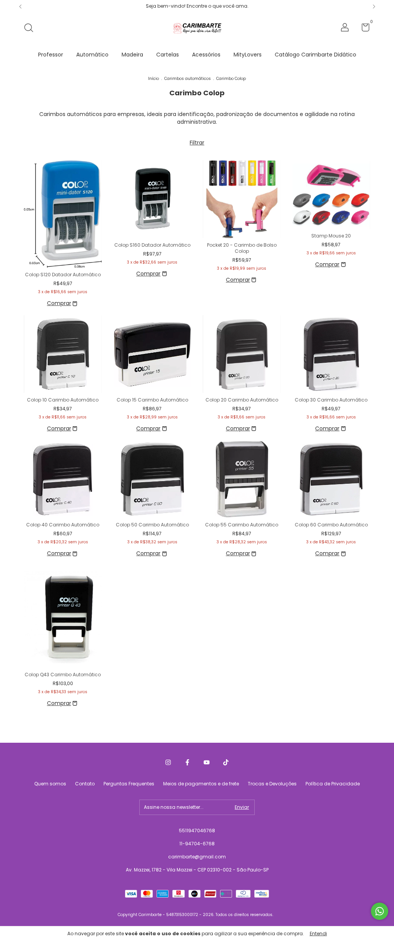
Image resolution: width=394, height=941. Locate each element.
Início (153, 78)
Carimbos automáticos (187, 78)
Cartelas (167, 54)
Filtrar (197, 142)
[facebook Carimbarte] (187, 762)
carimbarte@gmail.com (197, 856)
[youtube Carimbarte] (207, 762)
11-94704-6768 (197, 843)
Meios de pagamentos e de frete (201, 783)
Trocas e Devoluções (272, 783)
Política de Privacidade (333, 783)
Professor (50, 54)
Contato (85, 783)
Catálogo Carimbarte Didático (315, 54)
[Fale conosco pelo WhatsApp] (379, 911)
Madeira (132, 54)
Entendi (318, 933)
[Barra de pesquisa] (31, 28)
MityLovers (248, 54)
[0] (362, 29)
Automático (92, 54)
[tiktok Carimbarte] (226, 762)
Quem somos (50, 783)
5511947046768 (197, 830)
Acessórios (206, 54)
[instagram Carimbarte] (168, 762)
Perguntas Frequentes (129, 783)
